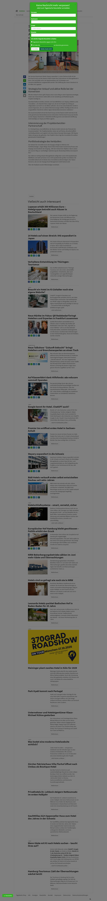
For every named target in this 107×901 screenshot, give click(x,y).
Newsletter (8, 895)
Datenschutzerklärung (46, 45)
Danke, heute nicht (46, 49)
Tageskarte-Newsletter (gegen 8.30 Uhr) (44, 42)
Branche (33, 32)
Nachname (34, 19)
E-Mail (33, 25)
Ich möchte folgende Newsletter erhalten (43, 39)
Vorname (34, 12)
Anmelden (35, 49)
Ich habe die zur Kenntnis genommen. (51, 45)
